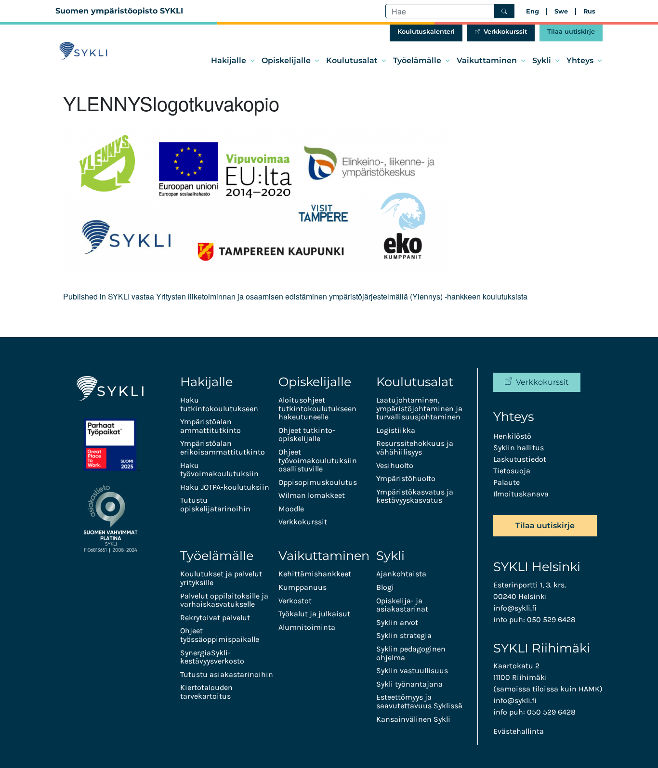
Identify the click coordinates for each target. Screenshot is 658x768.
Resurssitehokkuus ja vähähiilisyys (414, 447)
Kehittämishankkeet (314, 573)
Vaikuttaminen (487, 60)
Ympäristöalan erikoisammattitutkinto (222, 447)
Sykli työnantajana (409, 684)
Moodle (291, 508)
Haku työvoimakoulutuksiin (219, 470)
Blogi (385, 587)
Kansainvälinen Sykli (413, 719)
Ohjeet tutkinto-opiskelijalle (306, 434)
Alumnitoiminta (306, 627)
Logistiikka (395, 430)
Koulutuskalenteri (426, 31)
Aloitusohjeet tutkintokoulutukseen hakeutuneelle (317, 408)
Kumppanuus (302, 587)
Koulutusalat (352, 60)
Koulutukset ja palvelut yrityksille (221, 578)
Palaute (506, 482)
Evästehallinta (518, 731)
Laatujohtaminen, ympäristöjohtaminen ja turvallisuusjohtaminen (419, 408)
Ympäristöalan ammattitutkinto (210, 426)
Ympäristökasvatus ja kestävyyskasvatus (414, 496)
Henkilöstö (512, 436)
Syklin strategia (404, 635)
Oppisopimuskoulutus (317, 482)
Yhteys (579, 60)
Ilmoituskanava (521, 493)
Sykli (541, 60)
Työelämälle (417, 60)
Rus (589, 11)
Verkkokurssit (505, 31)
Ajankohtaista (401, 573)
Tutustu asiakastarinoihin (226, 674)
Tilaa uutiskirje (571, 31)
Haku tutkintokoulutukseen (219, 404)
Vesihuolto (394, 465)
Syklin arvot (397, 622)
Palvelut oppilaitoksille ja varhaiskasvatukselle (224, 600)
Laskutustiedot (519, 459)
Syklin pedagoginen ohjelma (411, 653)
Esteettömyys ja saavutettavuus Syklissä (419, 701)
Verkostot (295, 600)
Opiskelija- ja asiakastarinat (402, 605)
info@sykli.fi (515, 607)
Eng (532, 11)
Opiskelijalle (286, 60)
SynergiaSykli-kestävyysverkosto (212, 657)
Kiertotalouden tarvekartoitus (206, 692)
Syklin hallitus (518, 447)
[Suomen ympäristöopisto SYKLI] (83, 51)
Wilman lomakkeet (311, 495)
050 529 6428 (551, 619)
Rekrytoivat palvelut (215, 617)
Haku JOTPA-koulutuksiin (224, 487)
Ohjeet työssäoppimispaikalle (219, 635)
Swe (561, 11)
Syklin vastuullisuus (412, 670)
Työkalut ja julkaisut (314, 613)
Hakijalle (228, 60)
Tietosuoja (511, 470)
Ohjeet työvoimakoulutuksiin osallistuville (317, 460)
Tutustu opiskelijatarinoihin (215, 504)
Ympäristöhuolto (405, 478)
